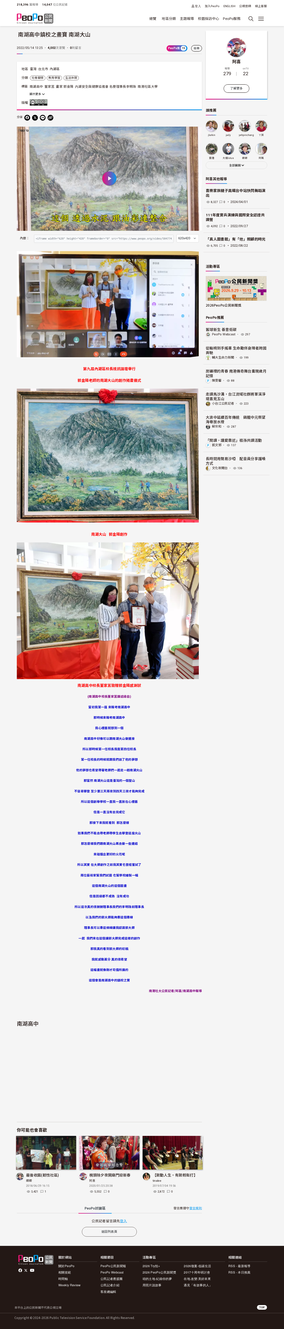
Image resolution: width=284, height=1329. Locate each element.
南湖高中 (36, 87)
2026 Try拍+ (151, 1266)
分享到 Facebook (196, 132)
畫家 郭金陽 (64, 87)
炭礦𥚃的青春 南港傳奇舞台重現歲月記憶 (236, 373)
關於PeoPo (66, 1266)
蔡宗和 (216, 426)
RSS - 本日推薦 (239, 1272)
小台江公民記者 (223, 403)
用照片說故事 (152, 1285)
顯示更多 (36, 94)
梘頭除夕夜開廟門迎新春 (109, 1174)
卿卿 (29, 1180)
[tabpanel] (109, 1221)
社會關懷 (37, 78)
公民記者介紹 (109, 1285)
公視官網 (245, 6)
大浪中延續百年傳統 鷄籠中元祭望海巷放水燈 (236, 419)
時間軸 (63, 1278)
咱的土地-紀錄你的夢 (157, 1278)
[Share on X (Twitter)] (35, 118)
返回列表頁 (109, 1232)
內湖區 (55, 69)
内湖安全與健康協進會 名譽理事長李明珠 (105, 87)
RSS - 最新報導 (239, 1266)
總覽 (152, 19)
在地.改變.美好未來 (197, 1278)
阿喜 (92, 1180)
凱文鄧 (216, 445)
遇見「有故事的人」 (198, 1285)
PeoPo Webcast (224, 334)
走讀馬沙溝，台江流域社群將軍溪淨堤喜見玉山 (236, 396)
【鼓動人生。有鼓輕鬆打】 (175, 1174)
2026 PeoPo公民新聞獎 (159, 1272)
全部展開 (235, 165)
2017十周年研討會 (197, 1272)
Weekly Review (69, 1285)
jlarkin (211, 135)
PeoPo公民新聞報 (113, 1266)
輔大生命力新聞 (223, 357)
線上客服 (261, 6)
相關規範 (64, 1272)
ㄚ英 (261, 135)
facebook (20, 1270)
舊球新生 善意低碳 (221, 329)
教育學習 (54, 78)
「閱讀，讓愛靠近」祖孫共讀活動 (234, 440)
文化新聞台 (220, 468)
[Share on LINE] (43, 118)
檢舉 (196, 48)
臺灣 (33, 69)
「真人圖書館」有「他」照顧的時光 (236, 239)
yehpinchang (246, 135)
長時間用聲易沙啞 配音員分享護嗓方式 (236, 461)
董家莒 (49, 87)
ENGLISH (230, 6)
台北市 (43, 69)
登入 (198, 6)
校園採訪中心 (208, 19)
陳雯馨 (216, 380)
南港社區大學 (148, 87)
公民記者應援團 (111, 1278)
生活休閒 (71, 78)
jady (228, 135)
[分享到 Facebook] (27, 118)
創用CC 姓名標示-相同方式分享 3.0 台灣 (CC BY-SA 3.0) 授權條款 (39, 102)
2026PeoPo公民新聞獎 (223, 305)
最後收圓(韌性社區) (42, 1174)
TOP (262, 1307)
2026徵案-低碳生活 (197, 1266)
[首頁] (35, 19)
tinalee (157, 1180)
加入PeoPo (212, 6)
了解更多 (236, 88)
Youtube (32, 1270)
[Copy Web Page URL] (50, 118)
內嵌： (24, 238)
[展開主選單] (261, 19)
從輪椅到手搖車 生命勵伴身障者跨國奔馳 (236, 350)
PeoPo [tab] (95, 1208)
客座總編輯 (108, 1291)
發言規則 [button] (195, 1208)
